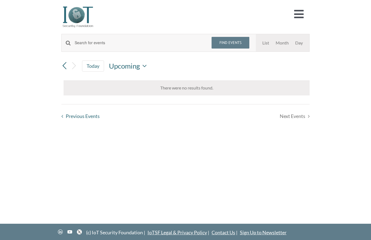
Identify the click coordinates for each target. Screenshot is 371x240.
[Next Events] (74, 66)
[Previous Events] (64, 66)
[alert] (187, 87)
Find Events (230, 42)
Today (93, 66)
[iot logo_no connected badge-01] (78, 7)
